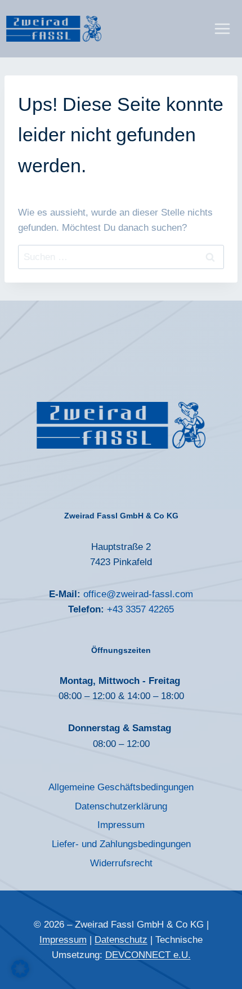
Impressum (121, 825)
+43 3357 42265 (140, 609)
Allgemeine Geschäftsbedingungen (121, 787)
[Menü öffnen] (222, 28)
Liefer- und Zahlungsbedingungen (121, 844)
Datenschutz (121, 939)
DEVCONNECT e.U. (148, 955)
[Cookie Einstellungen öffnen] (20, 974)
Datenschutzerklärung (121, 806)
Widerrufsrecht (121, 863)
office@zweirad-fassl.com (136, 594)
